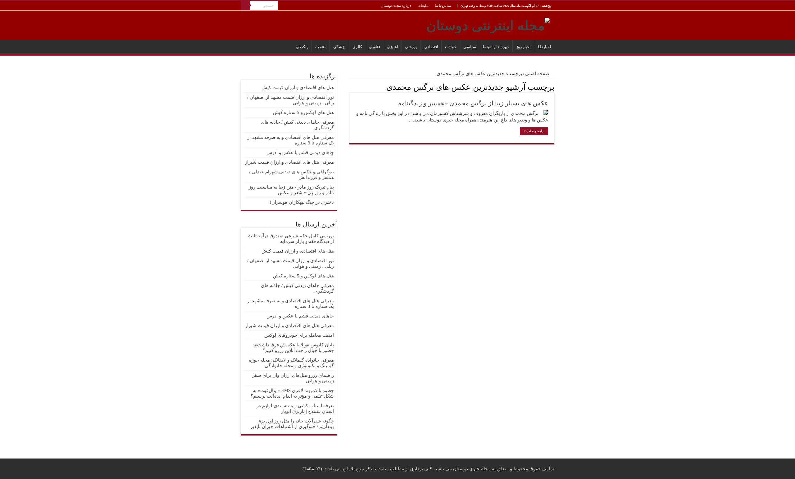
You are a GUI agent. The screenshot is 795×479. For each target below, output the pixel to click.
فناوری (374, 46)
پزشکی (339, 46)
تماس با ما (443, 5)
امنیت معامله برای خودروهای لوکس (299, 335)
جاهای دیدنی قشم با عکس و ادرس (300, 152)
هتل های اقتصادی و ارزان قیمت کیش (297, 87)
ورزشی (411, 46)
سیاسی (469, 46)
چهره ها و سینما (496, 46)
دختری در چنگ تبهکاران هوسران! (302, 202)
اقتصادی (431, 46)
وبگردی (302, 46)
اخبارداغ (544, 46)
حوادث (451, 46)
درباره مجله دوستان (396, 5)
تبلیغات (423, 5)
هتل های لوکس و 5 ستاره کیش (303, 112)
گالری (357, 46)
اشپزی (392, 46)
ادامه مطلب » (534, 131)
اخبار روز (523, 46)
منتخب (320, 46)
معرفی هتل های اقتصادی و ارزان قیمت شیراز (289, 162)
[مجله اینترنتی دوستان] (488, 24)
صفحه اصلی (538, 73)
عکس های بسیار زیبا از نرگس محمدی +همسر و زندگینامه (473, 103)
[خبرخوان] (351, 86)
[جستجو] (245, 5)
